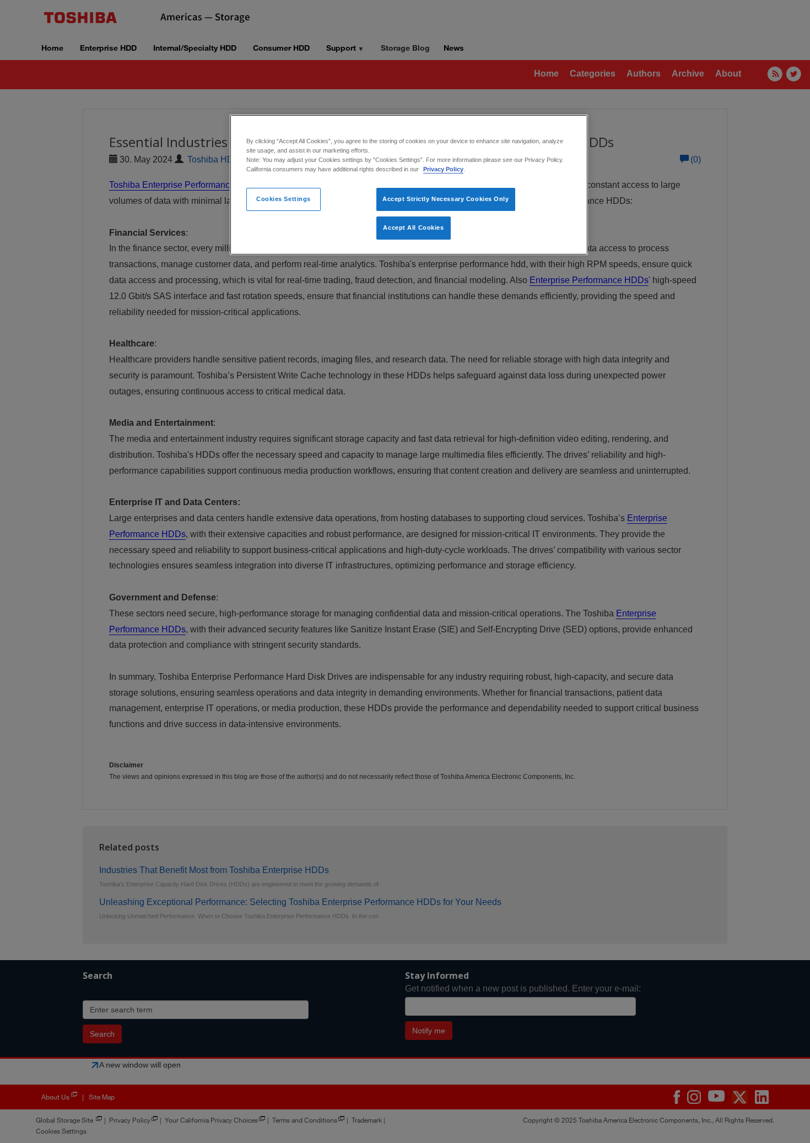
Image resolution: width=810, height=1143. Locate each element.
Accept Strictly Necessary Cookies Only (445, 199)
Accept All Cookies (413, 227)
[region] (409, 185)
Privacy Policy (443, 169)
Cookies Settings (283, 199)
